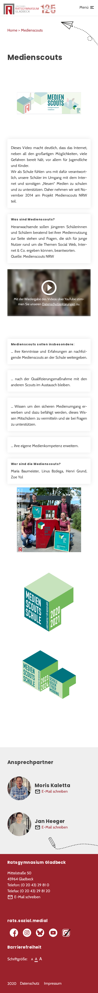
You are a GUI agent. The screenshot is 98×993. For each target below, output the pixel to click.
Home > (14, 30)
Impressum (53, 983)
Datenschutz (29, 983)
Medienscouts (32, 30)
